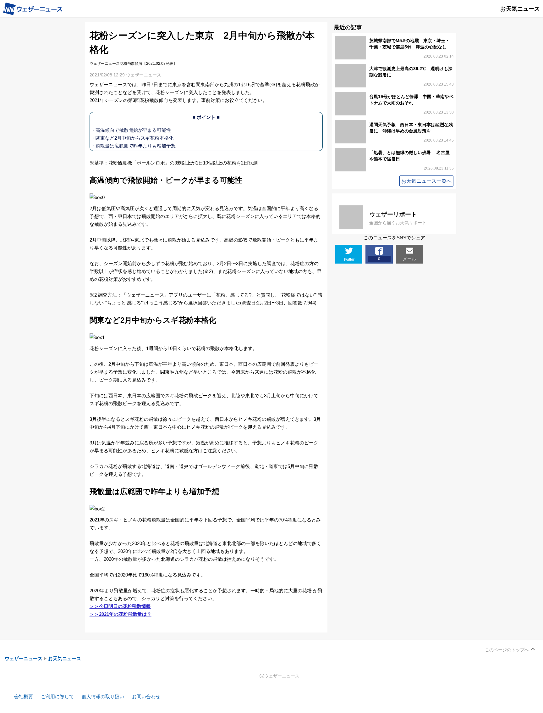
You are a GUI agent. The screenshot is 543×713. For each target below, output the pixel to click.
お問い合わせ (146, 696)
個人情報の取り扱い (103, 696)
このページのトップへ (507, 649)
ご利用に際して (57, 696)
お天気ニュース (64, 658)
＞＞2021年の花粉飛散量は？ (120, 614)
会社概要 (23, 696)
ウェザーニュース (23, 658)
